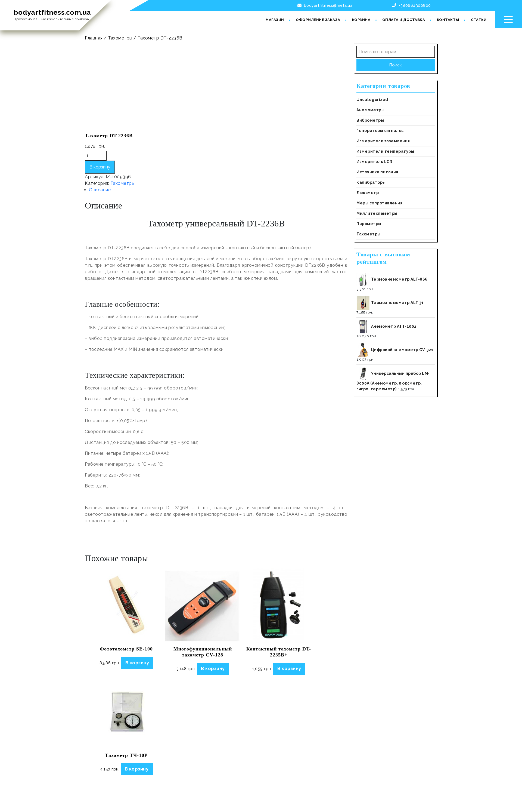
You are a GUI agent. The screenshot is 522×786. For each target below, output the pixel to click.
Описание (100, 189)
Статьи (478, 20)
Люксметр (367, 193)
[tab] (218, 190)
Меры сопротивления (379, 203)
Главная (94, 38)
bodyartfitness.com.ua (52, 12)
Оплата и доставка (403, 20)
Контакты (448, 20)
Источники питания (377, 172)
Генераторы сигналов (380, 130)
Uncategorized (372, 99)
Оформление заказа (318, 20)
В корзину (99, 167)
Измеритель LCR (374, 161)
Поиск (395, 65)
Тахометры (120, 38)
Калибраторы (371, 182)
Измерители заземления (383, 141)
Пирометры (368, 224)
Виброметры (370, 120)
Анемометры (370, 110)
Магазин (275, 20)
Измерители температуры (385, 151)
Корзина (361, 20)
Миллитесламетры (376, 213)
